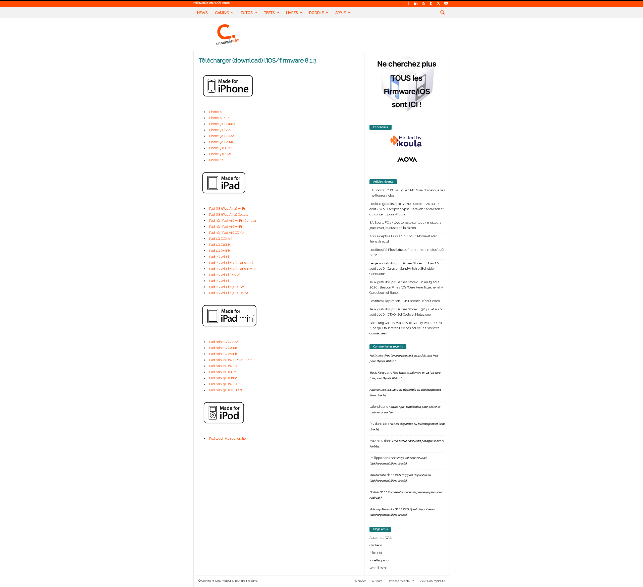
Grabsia (374, 492)
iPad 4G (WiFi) (219, 251)
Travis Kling (376, 372)
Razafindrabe (377, 475)
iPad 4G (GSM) (219, 245)
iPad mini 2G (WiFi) (222, 366)
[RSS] (423, 3)
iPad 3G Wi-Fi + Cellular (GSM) (230, 263)
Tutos (246, 13)
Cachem (375, 545)
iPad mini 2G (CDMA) (224, 372)
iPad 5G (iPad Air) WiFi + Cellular (232, 220)
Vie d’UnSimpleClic (432, 581)
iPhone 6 (215, 112)
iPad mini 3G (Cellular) (225, 390)
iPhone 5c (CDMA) (221, 136)
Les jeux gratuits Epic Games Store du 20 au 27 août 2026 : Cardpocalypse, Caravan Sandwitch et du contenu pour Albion (406, 209)
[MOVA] (407, 159)
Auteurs (377, 581)
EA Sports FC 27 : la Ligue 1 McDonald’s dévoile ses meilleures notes (407, 192)
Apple (340, 13)
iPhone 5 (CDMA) (221, 148)
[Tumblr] (431, 3)
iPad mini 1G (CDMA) (223, 342)
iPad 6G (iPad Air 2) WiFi (226, 208)
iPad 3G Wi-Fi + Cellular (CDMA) (232, 269)
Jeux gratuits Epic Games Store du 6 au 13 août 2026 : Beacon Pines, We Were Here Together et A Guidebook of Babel (406, 287)
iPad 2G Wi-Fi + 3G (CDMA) (228, 293)
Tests (269, 13)
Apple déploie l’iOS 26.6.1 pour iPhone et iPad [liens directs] (403, 238)
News (202, 13)
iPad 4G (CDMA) (220, 239)
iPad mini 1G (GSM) (222, 348)
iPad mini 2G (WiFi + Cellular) (230, 360)
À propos (360, 581)
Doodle (316, 13)
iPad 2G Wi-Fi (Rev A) (224, 275)
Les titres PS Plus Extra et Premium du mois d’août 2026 (406, 252)
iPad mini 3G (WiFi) (222, 384)
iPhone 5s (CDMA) (221, 124)
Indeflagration (379, 560)
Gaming (222, 13)
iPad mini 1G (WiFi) (222, 354)
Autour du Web (380, 538)
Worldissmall (379, 568)
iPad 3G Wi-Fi (218, 257)
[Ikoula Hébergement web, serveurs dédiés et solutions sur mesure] (407, 141)
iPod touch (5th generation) (228, 438)
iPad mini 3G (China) (223, 378)
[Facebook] (408, 3)
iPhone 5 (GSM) (219, 154)
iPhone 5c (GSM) (220, 142)
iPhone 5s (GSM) (220, 130)
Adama (374, 389)
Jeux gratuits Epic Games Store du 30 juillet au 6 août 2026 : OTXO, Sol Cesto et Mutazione (405, 311)
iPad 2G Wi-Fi (218, 281)
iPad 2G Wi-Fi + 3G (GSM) (226, 287)
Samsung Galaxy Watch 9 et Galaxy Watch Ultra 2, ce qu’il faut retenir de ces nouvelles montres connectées (405, 328)
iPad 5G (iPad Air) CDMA (226, 232)
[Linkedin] (416, 3)
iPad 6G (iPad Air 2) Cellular (229, 214)
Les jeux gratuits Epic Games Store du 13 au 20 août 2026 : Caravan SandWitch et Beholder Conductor (404, 268)
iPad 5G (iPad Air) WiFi (225, 226)
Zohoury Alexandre (381, 509)
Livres (292, 13)
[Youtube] (446, 3)
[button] (442, 12)
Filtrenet (375, 553)
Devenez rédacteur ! (401, 581)
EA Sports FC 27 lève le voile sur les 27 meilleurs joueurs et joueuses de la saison (405, 225)
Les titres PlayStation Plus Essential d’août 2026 (404, 301)
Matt (372, 355)
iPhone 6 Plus (218, 118)
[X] (439, 3)
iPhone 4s (215, 160)
